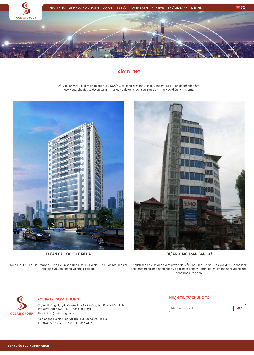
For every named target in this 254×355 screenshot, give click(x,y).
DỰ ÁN (107, 7)
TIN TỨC (120, 7)
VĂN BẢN (158, 7)
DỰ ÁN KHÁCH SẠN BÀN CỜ (189, 254)
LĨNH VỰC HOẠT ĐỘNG (84, 7)
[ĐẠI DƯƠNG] (25, 10)
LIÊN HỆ (196, 7)
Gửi (239, 308)
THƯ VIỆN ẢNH (177, 7)
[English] (243, 7)
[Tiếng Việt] (238, 7)
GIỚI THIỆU (57, 7)
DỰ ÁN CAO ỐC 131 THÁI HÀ (68, 254)
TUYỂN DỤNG (139, 7)
